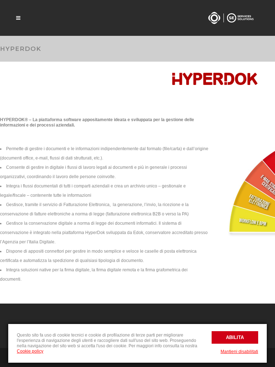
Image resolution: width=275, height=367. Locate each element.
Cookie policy (30, 351)
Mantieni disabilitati (239, 351)
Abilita (235, 337)
